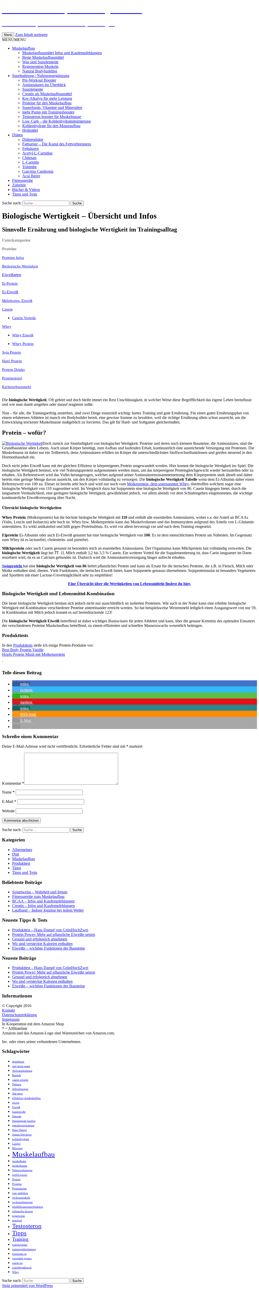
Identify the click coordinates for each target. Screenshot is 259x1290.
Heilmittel (30, 130)
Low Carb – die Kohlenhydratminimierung (56, 121)
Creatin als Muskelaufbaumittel (47, 94)
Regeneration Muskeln (40, 66)
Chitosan (29, 158)
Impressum (10, 1019)
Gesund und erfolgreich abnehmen (39, 939)
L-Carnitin (30, 162)
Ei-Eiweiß (10, 292)
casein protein (20, 1080)
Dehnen (16, 1084)
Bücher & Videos (26, 189)
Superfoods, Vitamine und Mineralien (52, 107)
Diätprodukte (32, 139)
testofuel (17, 1220)
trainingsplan (19, 1244)
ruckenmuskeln (21, 1197)
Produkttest (21, 863)
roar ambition (20, 1193)
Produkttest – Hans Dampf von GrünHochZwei (50, 930)
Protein (16, 1179)
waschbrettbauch (22, 1267)
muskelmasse (19, 1165)
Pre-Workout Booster (39, 80)
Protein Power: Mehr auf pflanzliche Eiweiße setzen (53, 934)
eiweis (15, 1102)
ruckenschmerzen (22, 1202)
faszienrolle (19, 1111)
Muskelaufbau (23, 48)
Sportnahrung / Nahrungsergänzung (40, 75)
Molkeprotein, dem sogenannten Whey (158, 484)
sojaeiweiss (18, 1216)
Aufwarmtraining (22, 1070)
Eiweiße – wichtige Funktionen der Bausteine (48, 948)
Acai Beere (31, 176)
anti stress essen (21, 1066)
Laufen (16, 1143)
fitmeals (16, 1116)
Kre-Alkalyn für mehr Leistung (47, 98)
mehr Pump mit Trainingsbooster (48, 112)
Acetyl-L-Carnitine (37, 153)
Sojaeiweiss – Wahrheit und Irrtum (39, 892)
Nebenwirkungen (22, 1170)
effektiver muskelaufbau (26, 1098)
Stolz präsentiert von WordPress (27, 1285)
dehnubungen (20, 1089)
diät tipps (17, 1093)
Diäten (17, 135)
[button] (14, 39)
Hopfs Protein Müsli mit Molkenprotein (33, 654)
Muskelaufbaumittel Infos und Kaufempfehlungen (62, 53)
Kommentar (13, 783)
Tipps (16, 868)
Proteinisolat (19, 1188)
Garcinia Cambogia (37, 171)
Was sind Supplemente (40, 62)
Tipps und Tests (24, 194)
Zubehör (19, 185)
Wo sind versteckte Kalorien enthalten (42, 943)
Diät (15, 854)
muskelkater (19, 1161)
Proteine (17, 1184)
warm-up (17, 1263)
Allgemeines (22, 850)
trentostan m (19, 1254)
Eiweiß (16, 1107)
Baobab (16, 1075)
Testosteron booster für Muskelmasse (51, 116)
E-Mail (9, 801)
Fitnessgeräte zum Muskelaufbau (38, 896)
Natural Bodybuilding (39, 71)
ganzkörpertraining (23, 1125)
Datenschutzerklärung (19, 1015)
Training (20, 1239)
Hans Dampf (19, 1130)
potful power (19, 1174)
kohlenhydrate (20, 1139)
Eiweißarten (11, 275)
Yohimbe (29, 167)
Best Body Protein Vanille (23, 650)
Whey (15, 1272)
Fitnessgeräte (22, 180)
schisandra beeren (22, 1211)
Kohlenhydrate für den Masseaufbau (51, 126)
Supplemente (32, 89)
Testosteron (26, 1225)
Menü (8, 35)
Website (8, 811)
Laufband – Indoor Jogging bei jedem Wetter (48, 910)
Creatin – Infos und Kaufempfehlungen (43, 905)
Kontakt (8, 1010)
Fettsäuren (30, 148)
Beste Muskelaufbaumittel (43, 57)
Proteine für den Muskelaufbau (47, 103)
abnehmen (18, 1061)
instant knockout (22, 1134)
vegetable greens (22, 1258)
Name (8, 792)
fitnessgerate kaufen (23, 1121)
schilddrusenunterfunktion (27, 1206)
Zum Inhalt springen (31, 34)
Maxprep (17, 1148)
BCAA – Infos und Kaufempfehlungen (43, 901)
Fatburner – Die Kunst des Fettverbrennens (56, 144)
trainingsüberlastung (24, 1249)
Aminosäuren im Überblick (44, 85)
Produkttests (23, 645)
